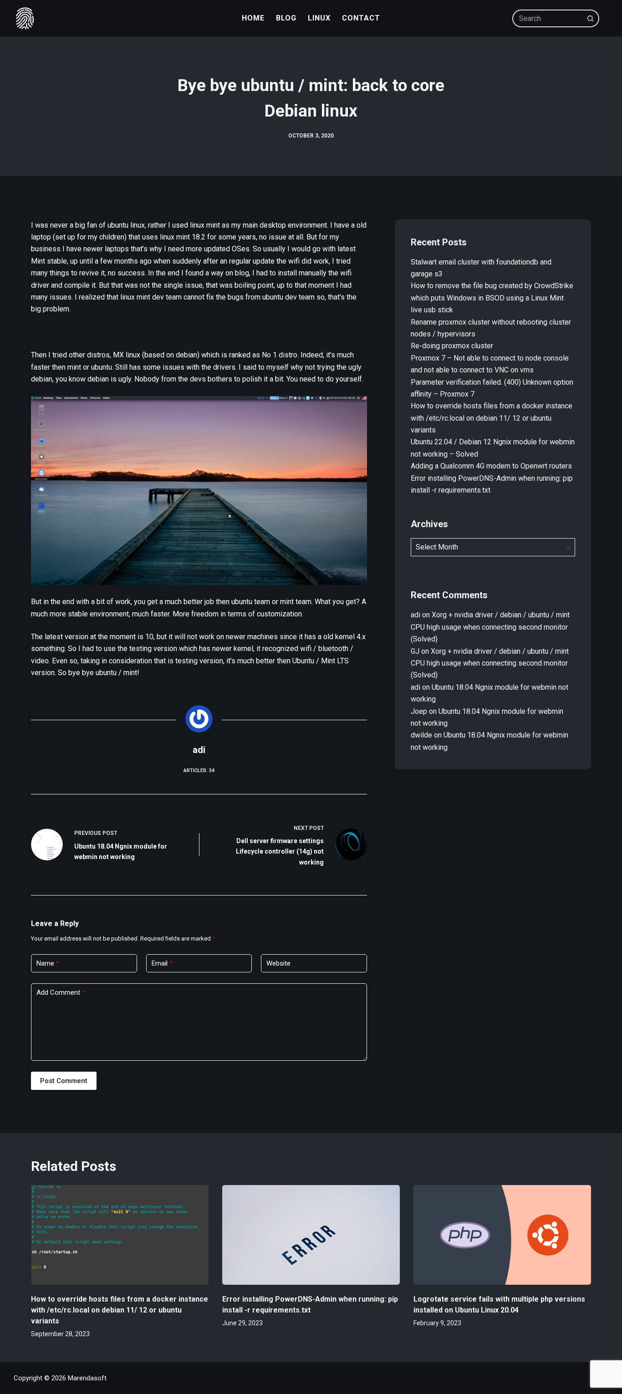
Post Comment (63, 1081)
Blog (286, 18)
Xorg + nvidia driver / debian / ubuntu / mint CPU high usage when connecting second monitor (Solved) (490, 627)
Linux (319, 18)
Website (278, 963)
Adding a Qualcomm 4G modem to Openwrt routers (491, 466)
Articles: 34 (199, 770)
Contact (361, 18)
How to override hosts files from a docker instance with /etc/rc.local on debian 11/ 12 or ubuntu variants (491, 418)
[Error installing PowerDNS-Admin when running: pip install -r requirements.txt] (311, 1235)
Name (47, 963)
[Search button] (590, 18)
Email (162, 963)
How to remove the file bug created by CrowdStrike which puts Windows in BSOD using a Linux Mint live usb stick (492, 297)
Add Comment (60, 992)
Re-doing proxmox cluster (452, 345)
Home (253, 18)
